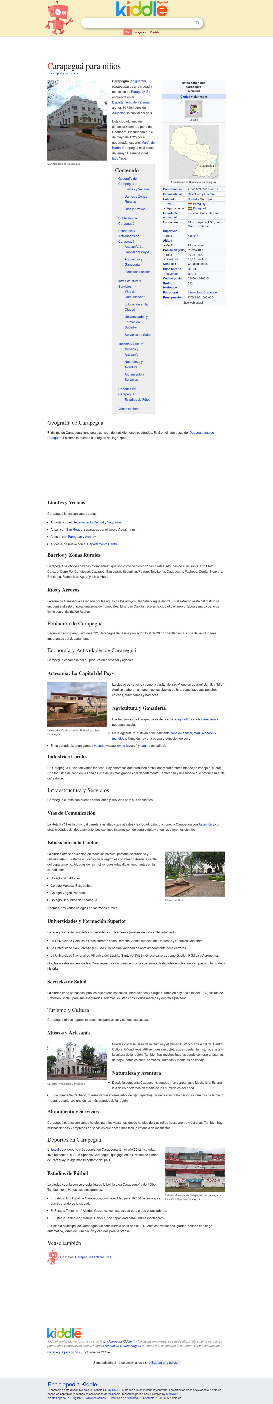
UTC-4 (192, 269)
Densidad (172, 259)
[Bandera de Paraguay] (190, 204)
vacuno (99, 745)
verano (174, 273)
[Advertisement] (136, 48)
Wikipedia (114, 1394)
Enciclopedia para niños (63, 73)
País (168, 204)
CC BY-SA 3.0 (112, 1390)
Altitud (167, 240)
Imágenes (140, 32)
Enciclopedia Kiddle (117, 1341)
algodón (208, 733)
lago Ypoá (119, 158)
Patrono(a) (170, 292)
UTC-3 (192, 273)
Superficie (170, 231)
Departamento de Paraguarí (131, 102)
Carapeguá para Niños (63, 1352)
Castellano (194, 194)
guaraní (140, 81)
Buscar (197, 22)
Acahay (90, 536)
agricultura (184, 719)
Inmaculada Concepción (203, 292)
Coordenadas (172, 189)
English (154, 32)
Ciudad (185, 96)
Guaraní (209, 194)
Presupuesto (172, 297)
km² (195, 235)
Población (170, 250)
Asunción (119, 112)
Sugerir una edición (165, 1362)
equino (145, 745)
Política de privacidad (124, 1398)
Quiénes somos (96, 1398)
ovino (121, 745)
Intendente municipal (170, 215)
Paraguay (199, 204)
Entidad (168, 199)
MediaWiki (172, 1394)
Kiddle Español (57, 1398)
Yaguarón (114, 522)
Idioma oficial (172, 194)
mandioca (119, 738)
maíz (197, 733)
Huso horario (172, 269)
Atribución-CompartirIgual (123, 1345)
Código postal (172, 278)
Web (127, 32)
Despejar (189, 23)
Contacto (148, 1398)
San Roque (74, 529)
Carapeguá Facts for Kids (93, 1257)
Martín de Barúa (198, 226)
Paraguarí (199, 208)
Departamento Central (88, 522)
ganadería (208, 719)
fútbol (55, 1149)
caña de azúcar (181, 733)
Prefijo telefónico (170, 285)
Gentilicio (169, 264)
